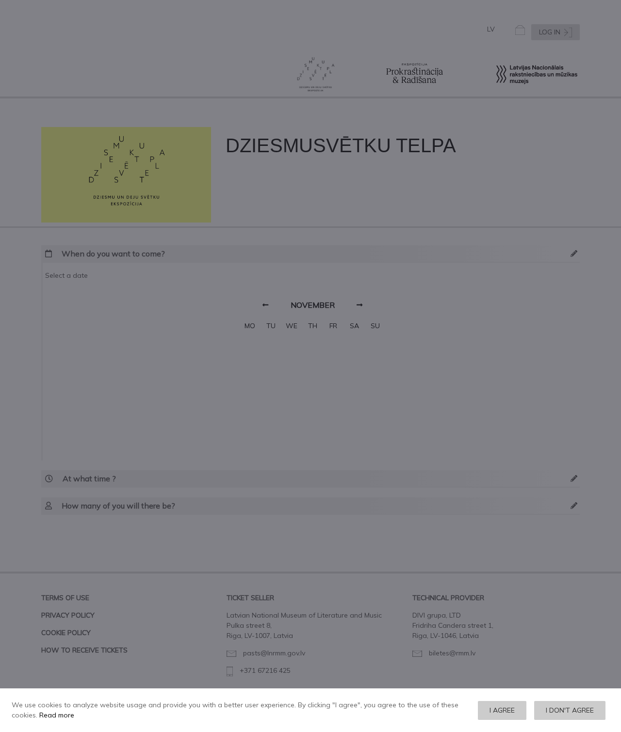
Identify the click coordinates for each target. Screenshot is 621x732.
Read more (56, 715)
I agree (502, 710)
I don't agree (570, 710)
